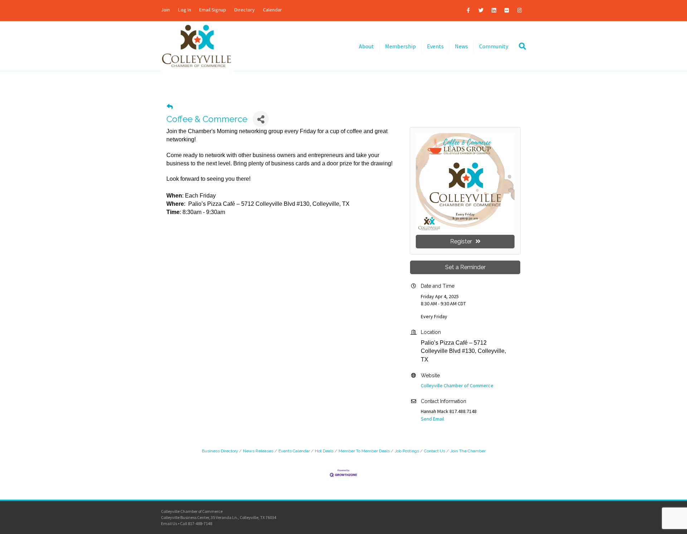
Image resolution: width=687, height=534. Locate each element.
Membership (400, 46)
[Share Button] (261, 119)
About (366, 46)
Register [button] (461, 241)
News (461, 46)
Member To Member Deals (364, 450)
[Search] (519, 46)
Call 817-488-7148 (196, 523)
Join (165, 9)
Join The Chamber (468, 450)
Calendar (272, 9)
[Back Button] (170, 106)
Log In (184, 9)
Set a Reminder (465, 267)
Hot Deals (324, 450)
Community (493, 46)
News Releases (258, 450)
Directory (244, 9)
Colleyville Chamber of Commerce (457, 385)
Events (435, 46)
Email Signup (212, 9)
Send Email (432, 419)
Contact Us (434, 450)
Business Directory (220, 450)
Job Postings (407, 450)
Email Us (169, 523)
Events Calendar (294, 450)
